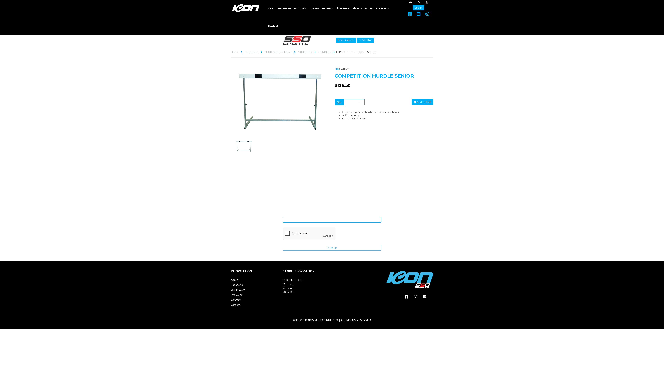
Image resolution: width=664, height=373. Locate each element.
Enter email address (332, 214)
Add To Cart (423, 102)
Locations (382, 8)
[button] (240, 117)
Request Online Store (335, 8)
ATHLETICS (305, 52)
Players (357, 8)
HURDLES (324, 52)
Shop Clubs (251, 52)
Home (235, 52)
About (369, 8)
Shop (271, 8)
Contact (273, 26)
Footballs (300, 8)
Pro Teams (284, 8)
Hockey (314, 8)
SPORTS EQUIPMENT (278, 52)
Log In (418, 7)
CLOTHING (365, 40)
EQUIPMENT (346, 40)
